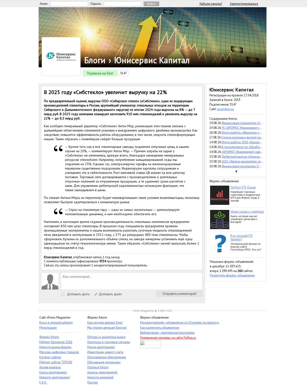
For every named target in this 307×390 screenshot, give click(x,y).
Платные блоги (97, 367)
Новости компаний (100, 377)
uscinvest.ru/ (225, 109)
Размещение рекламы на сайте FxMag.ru (168, 338)
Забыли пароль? (210, 4)
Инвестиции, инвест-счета (105, 352)
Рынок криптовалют (101, 347)
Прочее (92, 382)
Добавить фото (78, 294)
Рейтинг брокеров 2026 (55, 342)
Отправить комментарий (179, 294)
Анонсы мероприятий (102, 372)
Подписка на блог (100, 73)
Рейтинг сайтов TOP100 (55, 362)
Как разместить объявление (159, 328)
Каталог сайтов (50, 357)
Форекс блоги (49, 337)
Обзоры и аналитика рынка (106, 337)
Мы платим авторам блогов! (107, 328)
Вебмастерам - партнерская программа (167, 333)
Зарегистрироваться (244, 4)
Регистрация (48, 328)
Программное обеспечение (106, 357)
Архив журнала (50, 367)
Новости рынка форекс (55, 347)
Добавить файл (110, 294)
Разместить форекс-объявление (232, 275)
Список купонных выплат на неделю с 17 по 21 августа (259, 137)
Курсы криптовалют (53, 372)
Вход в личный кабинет (56, 323)
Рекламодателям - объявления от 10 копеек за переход (179, 323)
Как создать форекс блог (105, 323)
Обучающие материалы (103, 362)
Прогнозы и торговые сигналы (108, 342)
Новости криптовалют (54, 377)
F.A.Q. (43, 382)
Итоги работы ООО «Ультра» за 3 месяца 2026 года (257, 142)
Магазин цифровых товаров (59, 352)
